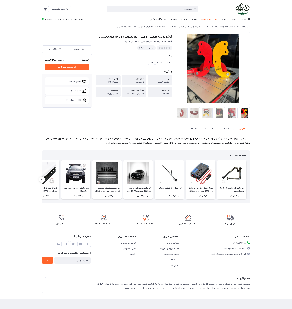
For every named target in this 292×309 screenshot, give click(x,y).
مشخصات (208, 128)
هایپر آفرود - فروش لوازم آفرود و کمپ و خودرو (231, 26)
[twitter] (73, 244)
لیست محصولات (171, 254)
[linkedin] (59, 244)
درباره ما (175, 259)
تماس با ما (174, 265)
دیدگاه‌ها (195, 128)
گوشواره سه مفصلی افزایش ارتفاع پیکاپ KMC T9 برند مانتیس (143, 26)
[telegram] (66, 244)
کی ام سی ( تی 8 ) (179, 26)
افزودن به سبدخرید (67, 67)
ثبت (47, 260)
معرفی (242, 128)
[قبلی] (250, 180)
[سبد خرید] (45, 9)
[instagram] (80, 244)
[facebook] (88, 244)
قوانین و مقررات (128, 242)
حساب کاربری (173, 242)
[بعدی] (42, 180)
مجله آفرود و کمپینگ (169, 248)
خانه (206, 26)
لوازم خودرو (195, 26)
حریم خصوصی (129, 248)
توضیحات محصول (226, 128)
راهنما (133, 254)
